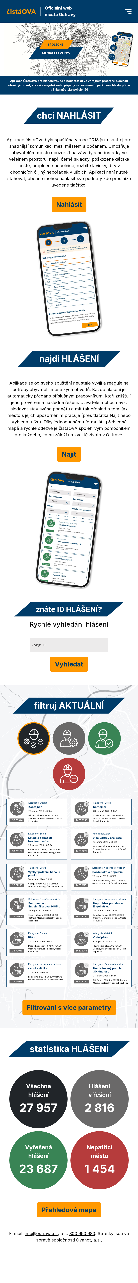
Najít (69, 454)
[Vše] (33, 738)
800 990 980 (82, 1233)
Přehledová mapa (69, 1210)
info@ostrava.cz (41, 1233)
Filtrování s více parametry (69, 1007)
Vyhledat (69, 664)
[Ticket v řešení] (69, 738)
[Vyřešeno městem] (104, 738)
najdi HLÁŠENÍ (69, 358)
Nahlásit (69, 204)
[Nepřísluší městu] (69, 774)
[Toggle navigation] (128, 11)
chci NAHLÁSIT (69, 115)
